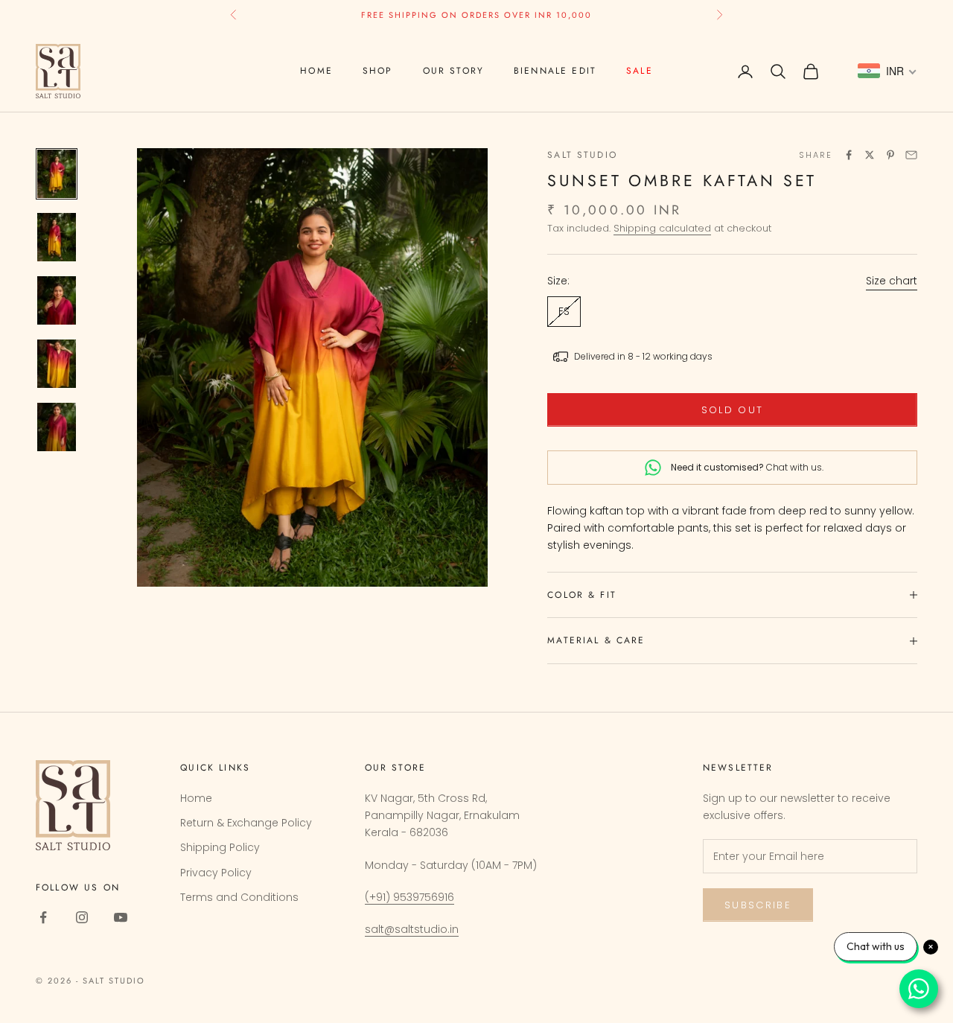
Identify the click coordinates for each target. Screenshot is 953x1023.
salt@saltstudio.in (412, 929)
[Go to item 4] (56, 363)
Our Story (453, 70)
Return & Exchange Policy (246, 822)
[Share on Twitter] (870, 155)
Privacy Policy (216, 872)
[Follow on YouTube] (120, 917)
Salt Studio (582, 155)
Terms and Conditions (239, 897)
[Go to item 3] (56, 300)
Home (316, 70)
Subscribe (757, 905)
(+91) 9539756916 (409, 897)
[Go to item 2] (56, 237)
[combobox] (887, 71)
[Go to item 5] (56, 427)
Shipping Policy (220, 847)
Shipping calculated (662, 228)
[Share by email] (911, 155)
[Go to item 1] (56, 174)
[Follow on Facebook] (43, 917)
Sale (639, 70)
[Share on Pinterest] (890, 155)
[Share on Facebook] (849, 155)
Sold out (732, 410)
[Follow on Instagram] (81, 917)
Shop (378, 70)
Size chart (891, 280)
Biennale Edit (555, 70)
